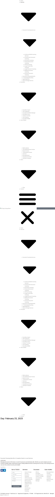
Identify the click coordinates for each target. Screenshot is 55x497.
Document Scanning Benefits (29, 76)
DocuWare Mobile (26, 118)
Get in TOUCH (15, 469)
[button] (27, 208)
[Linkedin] (4, 470)
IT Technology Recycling (28, 77)
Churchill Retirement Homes (29, 149)
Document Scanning (29, 60)
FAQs (24, 187)
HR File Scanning (28, 64)
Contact (22, 189)
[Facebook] (2, 470)
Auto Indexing (26, 117)
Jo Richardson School (27, 152)
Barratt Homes (26, 150)
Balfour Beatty (26, 148)
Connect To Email (26, 115)
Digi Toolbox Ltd (5, 495)
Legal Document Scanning (30, 69)
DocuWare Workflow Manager (29, 112)
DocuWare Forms (26, 114)
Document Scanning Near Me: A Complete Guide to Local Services (17, 458)
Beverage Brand (26, 155)
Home (21, 0)
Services (25, 469)
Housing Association (27, 156)
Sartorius (25, 153)
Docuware (36, 469)
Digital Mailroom (26, 79)
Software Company (27, 158)
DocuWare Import (26, 109)
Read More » (3, 467)
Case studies (48, 469)
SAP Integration (26, 111)
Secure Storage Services (28, 80)
